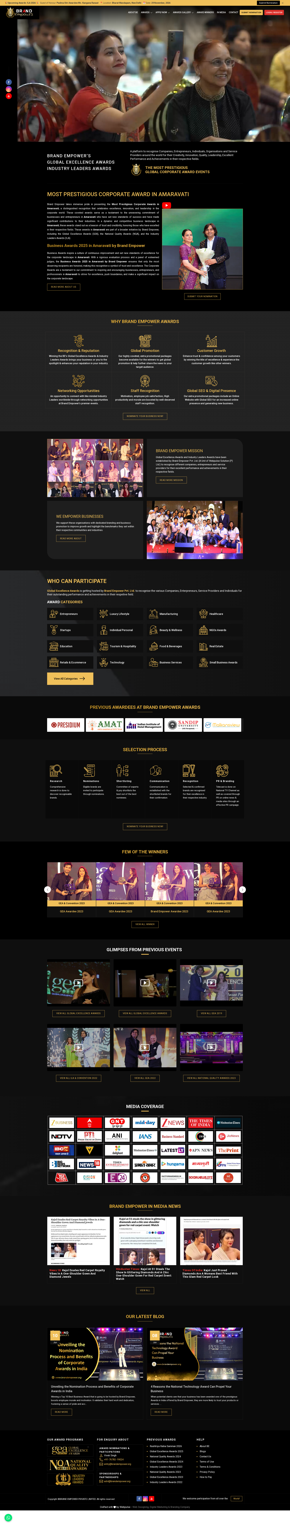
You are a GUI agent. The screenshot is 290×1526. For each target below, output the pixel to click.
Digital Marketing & (160, 1507)
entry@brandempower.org (117, 1464)
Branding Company (180, 1507)
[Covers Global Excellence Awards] (228, 1123)
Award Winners (205, 12)
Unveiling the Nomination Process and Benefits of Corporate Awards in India (92, 1389)
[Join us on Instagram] (9, 89)
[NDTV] (61, 1136)
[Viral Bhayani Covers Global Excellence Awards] (89, 1150)
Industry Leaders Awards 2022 (166, 1482)
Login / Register (274, 12)
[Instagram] (145, 1498)
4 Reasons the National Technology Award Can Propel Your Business (191, 1389)
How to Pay (206, 1477)
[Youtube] (151, 1498)
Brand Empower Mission (179, 451)
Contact (233, 12)
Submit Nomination (268, 3)
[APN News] (200, 1150)
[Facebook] (139, 1498)
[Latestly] (173, 1150)
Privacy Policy (207, 1472)
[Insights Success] (117, 1177)
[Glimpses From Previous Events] (78, 984)
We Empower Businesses (79, 516)
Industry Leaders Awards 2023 (166, 1466)
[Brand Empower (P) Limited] (19, 12)
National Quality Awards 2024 (165, 1456)
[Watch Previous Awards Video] (71, 881)
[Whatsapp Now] (8, 1517)
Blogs (203, 1451)
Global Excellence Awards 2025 (166, 1451)
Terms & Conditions (210, 1466)
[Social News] (200, 1177)
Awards (145, 12)
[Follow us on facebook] (9, 82)
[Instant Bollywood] (145, 1177)
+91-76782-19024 (114, 1459)
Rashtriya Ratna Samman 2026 (166, 1446)
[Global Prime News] (228, 1164)
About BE (133, 12)
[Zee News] (173, 1123)
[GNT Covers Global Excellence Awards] (117, 1123)
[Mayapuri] (200, 1164)
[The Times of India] (200, 1123)
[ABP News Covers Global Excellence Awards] (89, 1123)
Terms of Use (207, 1461)
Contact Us (205, 1456)
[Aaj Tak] (61, 1177)
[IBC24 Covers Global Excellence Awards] (61, 1150)
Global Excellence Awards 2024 (166, 1461)
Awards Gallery (182, 12)
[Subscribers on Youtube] (9, 96)
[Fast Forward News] (173, 1177)
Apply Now (161, 12)
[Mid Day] (145, 1123)
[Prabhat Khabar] (145, 1164)
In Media (221, 12)
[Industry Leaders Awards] (70, 1479)
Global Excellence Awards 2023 (166, 1477)
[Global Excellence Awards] (70, 1450)
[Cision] (89, 1177)
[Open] (151, 12)
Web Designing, (140, 1507)
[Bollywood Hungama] (173, 1164)
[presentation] (47, 889)
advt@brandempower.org (117, 1481)
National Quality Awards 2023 (165, 1472)
